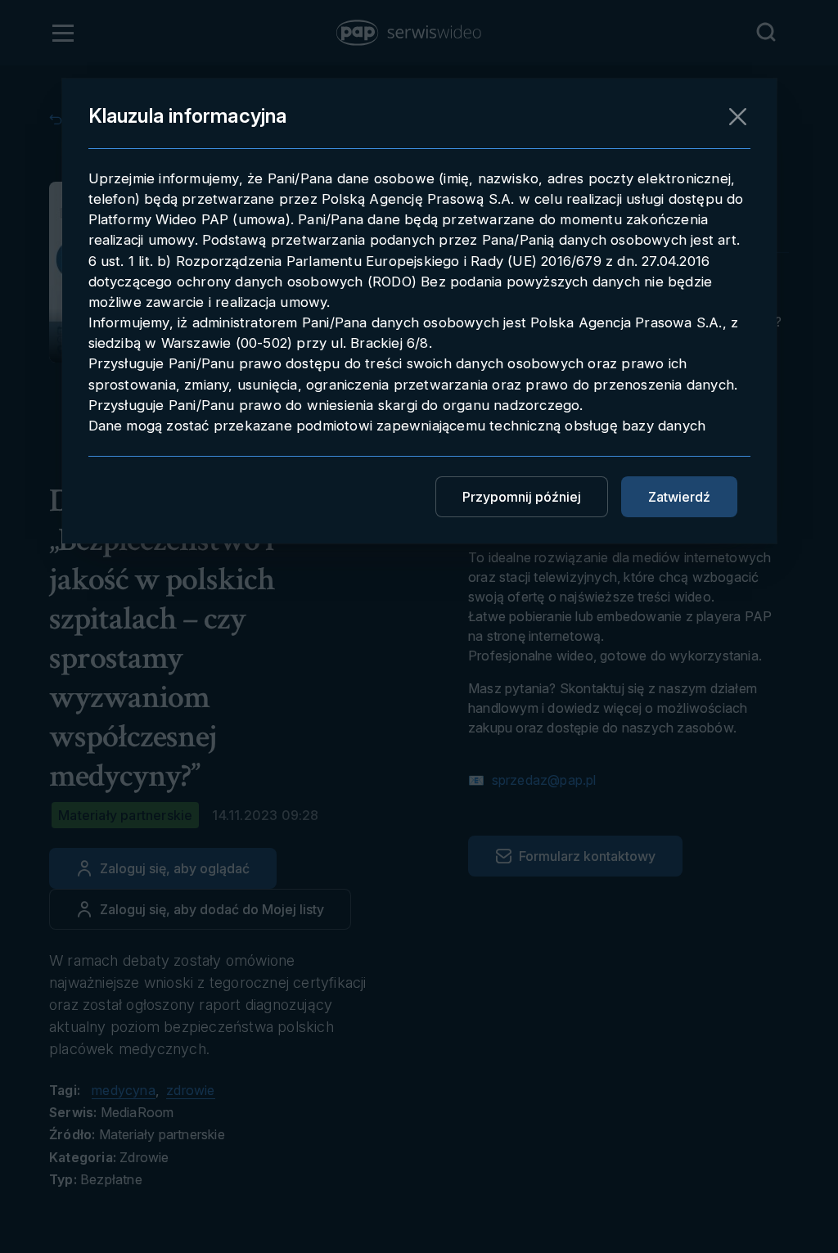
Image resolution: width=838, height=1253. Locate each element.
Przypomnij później (521, 497)
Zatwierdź (679, 497)
